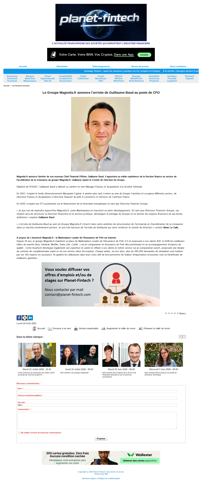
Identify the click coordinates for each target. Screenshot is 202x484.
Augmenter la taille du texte (120, 328)
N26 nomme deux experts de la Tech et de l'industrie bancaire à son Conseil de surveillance (119, 375)
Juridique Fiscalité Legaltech (172, 78)
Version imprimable (88, 328)
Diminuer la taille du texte (156, 328)
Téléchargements (101, 66)
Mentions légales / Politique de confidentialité (101, 479)
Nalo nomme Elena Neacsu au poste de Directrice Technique (161, 374)
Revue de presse (140, 66)
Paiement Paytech (189, 77)
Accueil (23, 66)
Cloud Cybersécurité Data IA (48, 78)
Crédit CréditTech (83, 77)
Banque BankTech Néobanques (30, 78)
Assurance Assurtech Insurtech (12, 78)
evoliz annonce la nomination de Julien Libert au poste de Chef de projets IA (36, 374)
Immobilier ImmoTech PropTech (154, 78)
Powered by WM (101, 474)
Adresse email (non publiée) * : (30, 395)
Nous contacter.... (179, 66)
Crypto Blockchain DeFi (101, 78)
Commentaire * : (24, 409)
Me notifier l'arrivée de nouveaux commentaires (41, 433)
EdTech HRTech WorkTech (119, 78)
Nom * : (21, 389)
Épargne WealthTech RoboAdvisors (136, 78)
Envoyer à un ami (61, 328)
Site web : (22, 402)
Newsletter (62, 66)
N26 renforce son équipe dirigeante (74, 373)
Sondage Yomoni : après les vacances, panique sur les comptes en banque (109, 71)
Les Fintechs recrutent (21, 86)
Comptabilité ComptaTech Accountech (65, 78)
